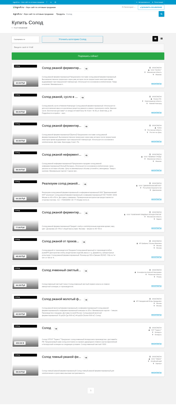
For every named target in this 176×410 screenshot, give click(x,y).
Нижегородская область (153, 101)
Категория (129, 7)
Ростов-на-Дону (156, 132)
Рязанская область (155, 274)
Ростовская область (154, 130)
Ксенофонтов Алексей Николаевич (149, 272)
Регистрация (158, 2)
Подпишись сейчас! (88, 56)
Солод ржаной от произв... (60, 241)
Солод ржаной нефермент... (61, 154)
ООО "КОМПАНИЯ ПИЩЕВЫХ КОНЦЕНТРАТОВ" (144, 214)
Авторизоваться (144, 2)
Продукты (60, 14)
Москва (159, 245)
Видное (159, 219)
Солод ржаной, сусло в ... (60, 97)
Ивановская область (154, 72)
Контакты (157, 84)
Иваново (159, 74)
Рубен (159, 128)
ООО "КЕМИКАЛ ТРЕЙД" (153, 157)
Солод (17, 66)
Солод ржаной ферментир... (61, 68)
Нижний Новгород (155, 103)
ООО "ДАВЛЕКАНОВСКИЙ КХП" (150, 185)
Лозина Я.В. (157, 99)
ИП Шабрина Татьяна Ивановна (150, 243)
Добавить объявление (151, 7)
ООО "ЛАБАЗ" (156, 359)
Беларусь (158, 332)
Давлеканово (157, 190)
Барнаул (159, 363)
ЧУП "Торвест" (156, 330)
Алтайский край (156, 361)
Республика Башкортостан (152, 188)
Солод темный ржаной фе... (61, 357)
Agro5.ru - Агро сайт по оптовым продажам (33, 14)
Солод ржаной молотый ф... (61, 299)
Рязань (159, 277)
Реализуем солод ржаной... (61, 183)
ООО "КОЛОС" (156, 70)
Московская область (154, 217)
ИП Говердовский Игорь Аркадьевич (149, 301)
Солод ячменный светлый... (61, 270)
